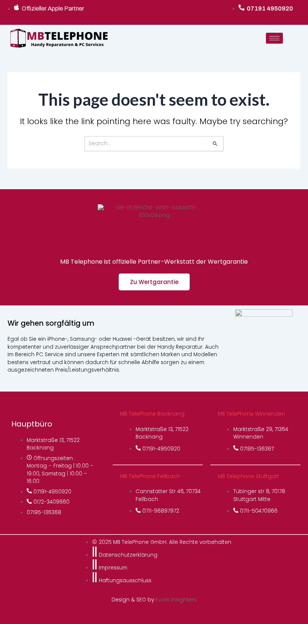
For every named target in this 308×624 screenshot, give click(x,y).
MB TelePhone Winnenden (251, 414)
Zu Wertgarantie (154, 282)
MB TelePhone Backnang (152, 414)
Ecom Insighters (176, 599)
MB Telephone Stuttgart (248, 476)
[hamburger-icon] (274, 38)
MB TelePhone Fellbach (150, 476)
